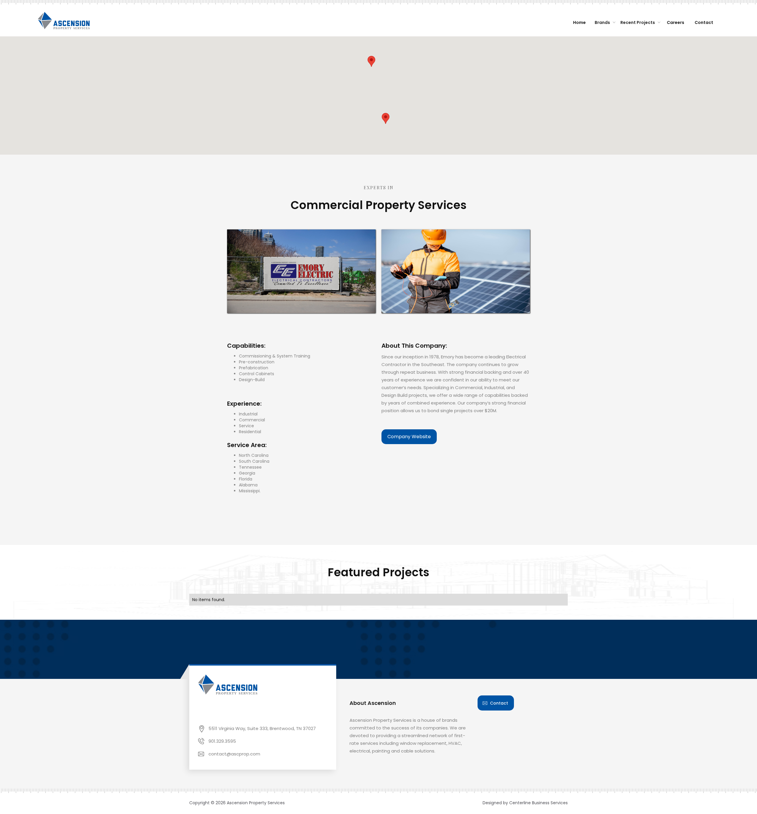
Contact (499, 703)
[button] (604, 22)
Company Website (409, 436)
